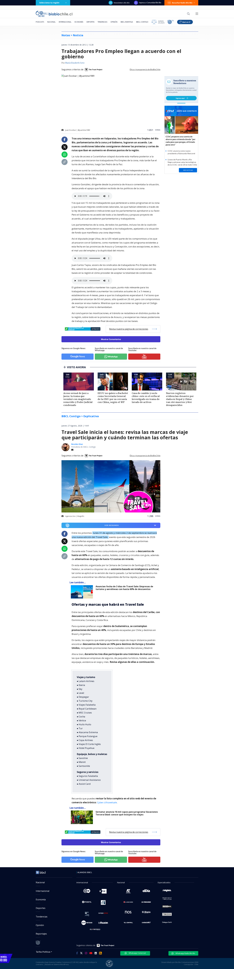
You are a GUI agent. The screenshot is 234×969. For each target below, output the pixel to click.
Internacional (65, 22)
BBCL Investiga (127, 22)
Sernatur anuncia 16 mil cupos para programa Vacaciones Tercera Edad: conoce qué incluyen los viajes (127, 813)
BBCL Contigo (142, 22)
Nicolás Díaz (77, 444)
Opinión (113, 22)
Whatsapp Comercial (137, 953)
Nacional (51, 22)
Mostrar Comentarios (111, 339)
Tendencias (102, 22)
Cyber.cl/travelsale (107, 802)
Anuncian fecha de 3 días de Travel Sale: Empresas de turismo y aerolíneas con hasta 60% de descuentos (124, 588)
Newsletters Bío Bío (122, 2)
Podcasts (40, 22)
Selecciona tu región (49, 2)
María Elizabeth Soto (74, 63)
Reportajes (41, 933)
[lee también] (82, 592)
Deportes (90, 22)
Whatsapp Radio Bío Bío (185, 953)
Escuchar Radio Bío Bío (182, 2)
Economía (79, 22)
